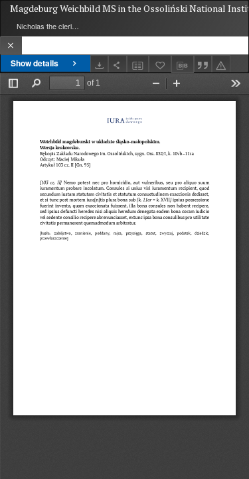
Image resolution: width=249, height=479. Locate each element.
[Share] (117, 64)
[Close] (11, 45)
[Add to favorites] (160, 64)
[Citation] (203, 64)
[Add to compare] (138, 64)
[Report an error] (221, 64)
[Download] (99, 64)
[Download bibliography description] (182, 64)
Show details (34, 63)
